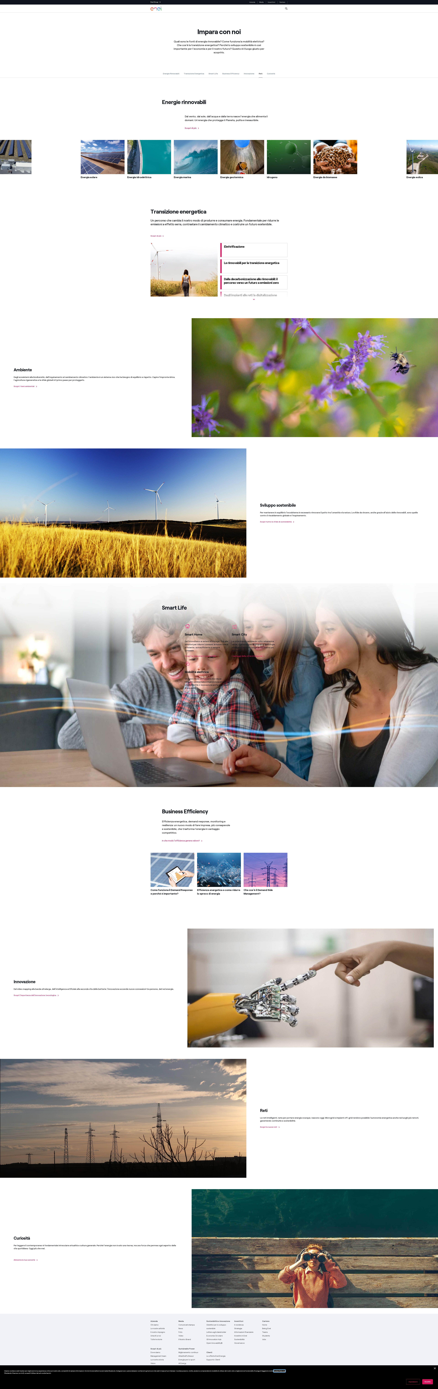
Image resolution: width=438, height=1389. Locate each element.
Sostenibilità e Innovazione (218, 1321)
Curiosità (271, 74)
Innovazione (249, 74)
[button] (156, 2)
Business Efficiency (230, 74)
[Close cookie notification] (435, 1368)
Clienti (209, 1352)
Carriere (282, 2)
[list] (219, 163)
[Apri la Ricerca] (286, 8)
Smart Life (213, 74)
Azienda (252, 2)
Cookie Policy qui (279, 1371)
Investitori (271, 2)
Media (261, 2)
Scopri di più (156, 1349)
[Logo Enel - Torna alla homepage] (156, 8)
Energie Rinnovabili (171, 74)
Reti (260, 74)
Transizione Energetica (194, 74)
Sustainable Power (187, 1349)
